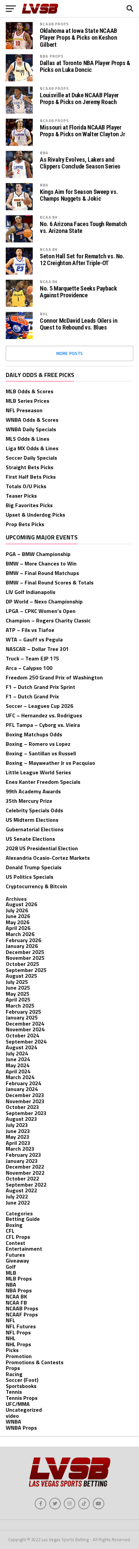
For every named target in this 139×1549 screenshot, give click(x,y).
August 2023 (21, 1119)
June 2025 (18, 988)
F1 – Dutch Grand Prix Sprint (40, 687)
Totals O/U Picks (26, 486)
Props (13, 1368)
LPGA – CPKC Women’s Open (41, 611)
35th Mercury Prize (29, 801)
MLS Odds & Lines (27, 439)
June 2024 (18, 1059)
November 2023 (25, 1101)
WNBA (13, 1421)
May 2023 (17, 1137)
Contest (15, 1243)
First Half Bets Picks (31, 477)
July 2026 (17, 910)
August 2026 (21, 904)
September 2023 (26, 1113)
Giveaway (17, 1260)
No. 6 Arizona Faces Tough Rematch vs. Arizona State (83, 227)
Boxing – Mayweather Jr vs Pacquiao (50, 763)
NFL (10, 1320)
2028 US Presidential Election (42, 848)
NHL (44, 314)
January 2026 (22, 946)
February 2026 (23, 940)
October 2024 (22, 1035)
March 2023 (20, 1149)
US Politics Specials (29, 877)
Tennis (14, 1392)
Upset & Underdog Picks (35, 515)
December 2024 (25, 1023)
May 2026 (17, 922)
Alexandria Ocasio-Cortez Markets (48, 858)
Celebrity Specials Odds (34, 810)
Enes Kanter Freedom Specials (43, 782)
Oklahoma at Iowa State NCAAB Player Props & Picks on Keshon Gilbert (78, 37)
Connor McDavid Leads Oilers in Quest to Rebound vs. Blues (78, 324)
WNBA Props (21, 1428)
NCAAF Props (22, 1314)
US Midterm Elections (32, 820)
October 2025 (22, 964)
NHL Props (18, 1344)
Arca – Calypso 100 (29, 668)
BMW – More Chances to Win (41, 563)
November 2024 (25, 1029)
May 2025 (17, 994)
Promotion (19, 1356)
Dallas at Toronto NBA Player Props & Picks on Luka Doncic (85, 66)
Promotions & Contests (34, 1362)
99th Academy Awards (33, 791)
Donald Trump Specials (33, 867)
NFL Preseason (24, 410)
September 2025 (26, 970)
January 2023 (22, 1161)
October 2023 (22, 1107)
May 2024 (17, 1065)
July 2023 (17, 1125)
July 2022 (17, 1196)
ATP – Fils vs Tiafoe (30, 630)
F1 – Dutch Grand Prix (32, 696)
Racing (14, 1374)
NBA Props (51, 56)
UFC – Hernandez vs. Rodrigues (44, 715)
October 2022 (22, 1178)
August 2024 (21, 1047)
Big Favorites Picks (29, 505)
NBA (44, 153)
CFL (10, 1231)
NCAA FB (16, 1302)
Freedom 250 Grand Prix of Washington (54, 677)
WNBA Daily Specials (31, 429)
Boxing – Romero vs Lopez (38, 744)
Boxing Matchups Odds (34, 734)
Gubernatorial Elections (34, 829)
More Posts (69, 353)
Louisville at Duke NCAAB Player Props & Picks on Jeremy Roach (79, 98)
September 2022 (26, 1184)
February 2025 (23, 1012)
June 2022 (18, 1202)
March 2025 (20, 1005)
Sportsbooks (21, 1386)
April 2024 (18, 1071)
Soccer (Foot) (22, 1380)
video (12, 1416)
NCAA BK (49, 217)
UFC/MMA (18, 1404)
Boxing (14, 1225)
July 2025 (17, 982)
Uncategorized (24, 1410)
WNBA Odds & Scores (32, 420)
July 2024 (17, 1053)
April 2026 (18, 928)
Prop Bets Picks (25, 524)
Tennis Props (21, 1398)
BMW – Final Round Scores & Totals (49, 582)
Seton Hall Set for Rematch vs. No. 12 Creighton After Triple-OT (82, 259)
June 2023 (18, 1131)
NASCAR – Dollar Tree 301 (37, 649)
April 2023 (18, 1143)
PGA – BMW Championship (38, 554)
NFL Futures (21, 1326)
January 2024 (22, 1089)
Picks (12, 1350)
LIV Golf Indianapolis (30, 592)
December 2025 (25, 952)
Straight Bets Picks (29, 467)
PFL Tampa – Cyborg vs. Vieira (43, 725)
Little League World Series (38, 772)
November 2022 (25, 1173)
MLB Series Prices (27, 401)
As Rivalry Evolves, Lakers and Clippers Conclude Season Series (80, 163)
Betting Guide (23, 1219)
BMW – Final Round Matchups (42, 573)
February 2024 (23, 1083)
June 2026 (18, 916)
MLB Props (19, 1278)
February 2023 (23, 1155)
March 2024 (20, 1077)
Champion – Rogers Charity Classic (48, 620)
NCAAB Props (54, 24)
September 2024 (26, 1041)
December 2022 (25, 1167)
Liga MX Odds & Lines (32, 448)
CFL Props (18, 1237)
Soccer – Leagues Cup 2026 (39, 706)
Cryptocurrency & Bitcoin (36, 886)
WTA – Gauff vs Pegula (34, 639)
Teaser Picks (21, 496)
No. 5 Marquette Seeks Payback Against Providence (78, 292)
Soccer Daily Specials (31, 458)
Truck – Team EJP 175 (32, 658)
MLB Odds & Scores (29, 391)
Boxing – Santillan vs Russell (41, 753)
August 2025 (21, 976)
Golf (11, 1267)
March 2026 (20, 934)
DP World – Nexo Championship (44, 601)
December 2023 (25, 1095)
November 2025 (25, 958)
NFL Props (18, 1332)
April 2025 (18, 999)
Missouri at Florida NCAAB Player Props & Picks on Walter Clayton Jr (82, 131)
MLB (11, 1273)
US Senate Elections (30, 839)
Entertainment (24, 1249)
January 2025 (22, 1017)
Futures (15, 1255)
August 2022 (21, 1190)
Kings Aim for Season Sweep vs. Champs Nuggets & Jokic (79, 195)
